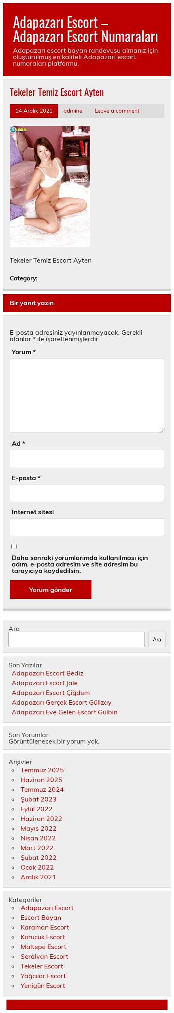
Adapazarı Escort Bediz (47, 673)
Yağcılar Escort (43, 976)
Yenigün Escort (43, 985)
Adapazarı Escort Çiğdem (51, 692)
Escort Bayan (41, 917)
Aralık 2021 (38, 877)
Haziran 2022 (41, 818)
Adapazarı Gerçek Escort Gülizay (62, 702)
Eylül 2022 (37, 809)
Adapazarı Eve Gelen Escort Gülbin (64, 712)
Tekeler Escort (42, 966)
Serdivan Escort (44, 956)
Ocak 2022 (37, 867)
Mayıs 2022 (39, 828)
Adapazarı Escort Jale (45, 683)
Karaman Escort (45, 927)
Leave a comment (117, 110)
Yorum (24, 351)
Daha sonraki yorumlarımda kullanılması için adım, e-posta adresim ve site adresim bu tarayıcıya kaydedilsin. (80, 564)
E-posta (26, 477)
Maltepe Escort (43, 946)
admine (73, 110)
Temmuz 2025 (42, 770)
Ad (18, 443)
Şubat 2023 (39, 799)
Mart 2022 (37, 848)
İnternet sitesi (33, 512)
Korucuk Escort (43, 937)
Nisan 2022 (38, 838)
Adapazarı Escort (47, 908)
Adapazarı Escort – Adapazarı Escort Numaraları (85, 28)
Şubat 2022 (39, 857)
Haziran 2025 (41, 780)
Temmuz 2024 (42, 789)
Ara (14, 628)
